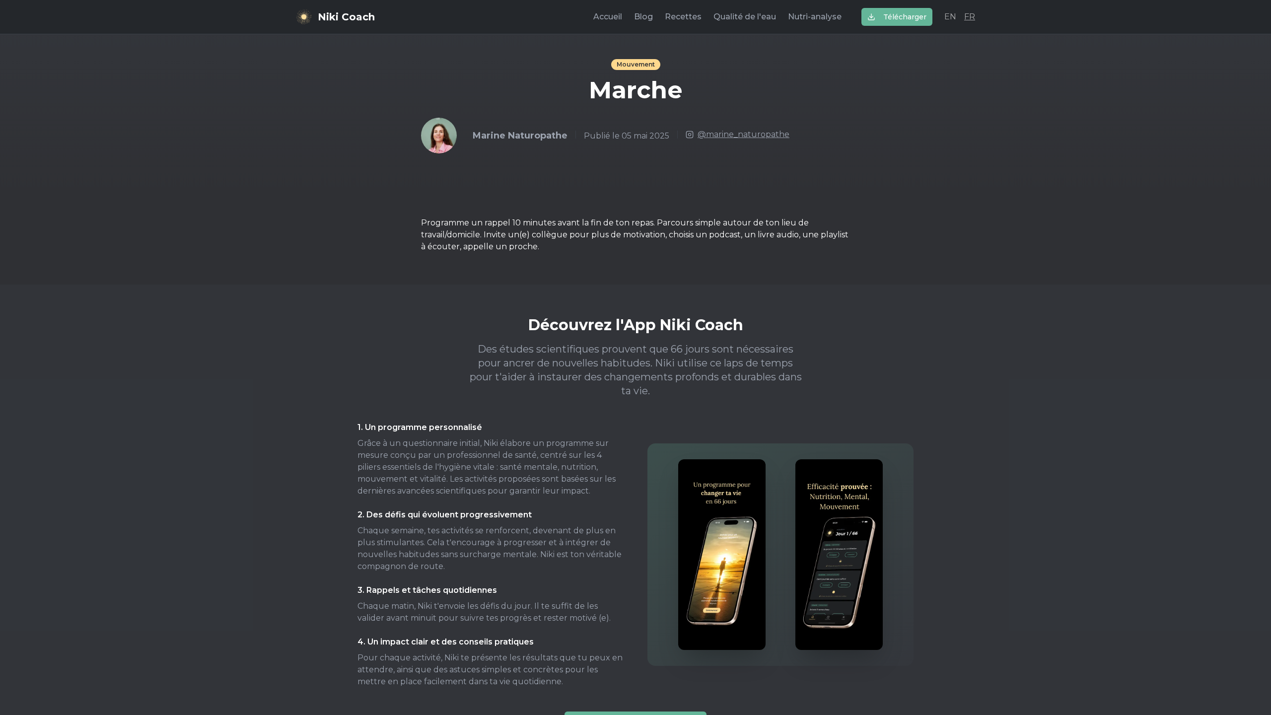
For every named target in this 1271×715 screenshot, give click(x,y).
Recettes (683, 16)
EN (950, 16)
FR (969, 16)
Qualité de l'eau (744, 16)
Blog (643, 16)
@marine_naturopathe (743, 134)
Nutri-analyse (815, 16)
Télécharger (904, 16)
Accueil (607, 16)
